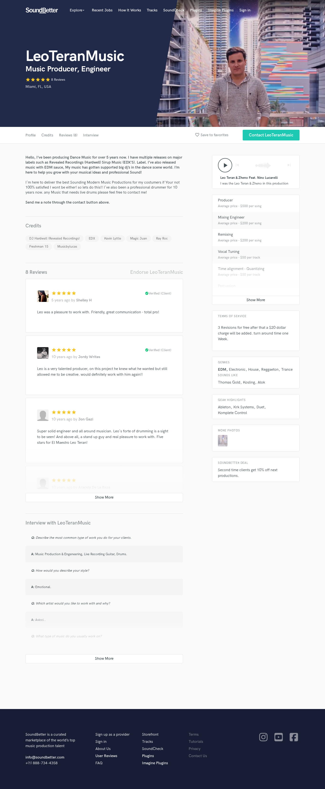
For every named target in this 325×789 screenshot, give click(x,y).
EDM (222, 369)
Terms (194, 734)
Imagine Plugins (221, 10)
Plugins (196, 10)
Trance (287, 369)
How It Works (129, 10)
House (253, 369)
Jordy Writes (89, 357)
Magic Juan (138, 238)
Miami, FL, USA (38, 87)
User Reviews (106, 756)
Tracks (152, 10)
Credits (47, 135)
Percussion (227, 286)
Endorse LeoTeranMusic (156, 272)
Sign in (245, 10)
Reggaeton (270, 369)
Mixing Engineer (231, 217)
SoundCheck (173, 10)
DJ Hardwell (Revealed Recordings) (54, 238)
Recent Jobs (102, 10)
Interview (90, 135)
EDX (92, 238)
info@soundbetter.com (44, 757)
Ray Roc (162, 238)
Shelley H (84, 300)
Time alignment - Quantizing (241, 269)
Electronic (237, 369)
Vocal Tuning (228, 252)
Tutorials (196, 741)
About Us (103, 749)
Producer (225, 200)
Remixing (225, 234)
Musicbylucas (67, 247)
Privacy (195, 749)
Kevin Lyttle (112, 238)
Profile (30, 135)
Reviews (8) (68, 135)
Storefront (150, 734)
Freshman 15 (38, 247)
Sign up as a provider (112, 734)
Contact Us (198, 756)
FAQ (99, 763)
